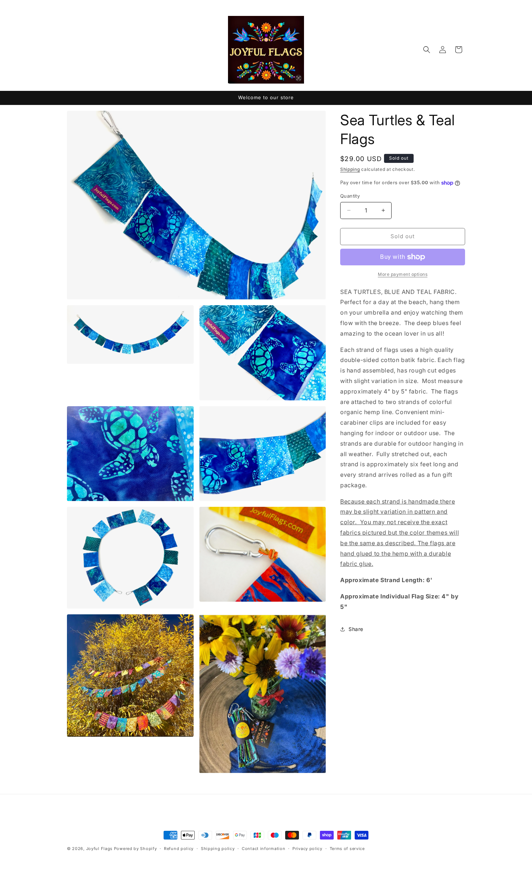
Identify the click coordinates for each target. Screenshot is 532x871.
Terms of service (347, 848)
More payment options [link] (402, 274)
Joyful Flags (99, 848)
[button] (427, 50)
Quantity (350, 196)
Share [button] (356, 629)
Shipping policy (218, 848)
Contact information (263, 848)
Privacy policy (307, 848)
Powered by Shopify (135, 848)
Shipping (350, 169)
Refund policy (179, 848)
